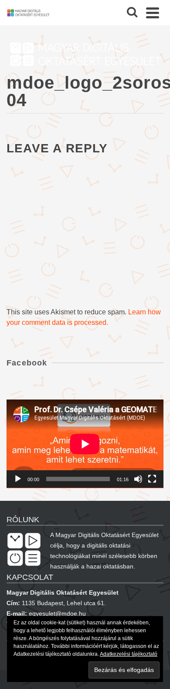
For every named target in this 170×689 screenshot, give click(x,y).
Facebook (27, 362)
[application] (85, 444)
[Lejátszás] (18, 479)
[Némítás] (138, 479)
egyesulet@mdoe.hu (57, 613)
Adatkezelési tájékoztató (128, 654)
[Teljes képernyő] (152, 479)
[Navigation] (152, 12)
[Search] (132, 12)
